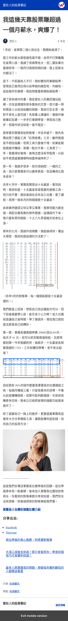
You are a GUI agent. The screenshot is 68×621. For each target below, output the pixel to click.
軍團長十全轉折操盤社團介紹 (22, 509)
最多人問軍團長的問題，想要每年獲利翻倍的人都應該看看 (35, 569)
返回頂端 (60, 605)
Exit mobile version (34, 616)
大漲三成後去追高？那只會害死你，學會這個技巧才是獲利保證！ (35, 553)
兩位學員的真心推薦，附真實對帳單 (29, 539)
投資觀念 (14, 583)
